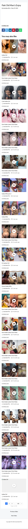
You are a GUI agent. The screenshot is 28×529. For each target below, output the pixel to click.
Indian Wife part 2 (6, 193)
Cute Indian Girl (6, 101)
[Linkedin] (10, 30)
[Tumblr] (17, 30)
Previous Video (14, 511)
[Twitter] (6, 30)
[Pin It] (13, 30)
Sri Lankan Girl (5, 263)
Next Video (14, 515)
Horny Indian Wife (7, 286)
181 (18, 503)
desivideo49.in (6, 57)
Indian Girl (4, 55)
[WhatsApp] (20, 30)
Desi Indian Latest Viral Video (9, 78)
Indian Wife (5, 217)
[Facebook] (3, 30)
